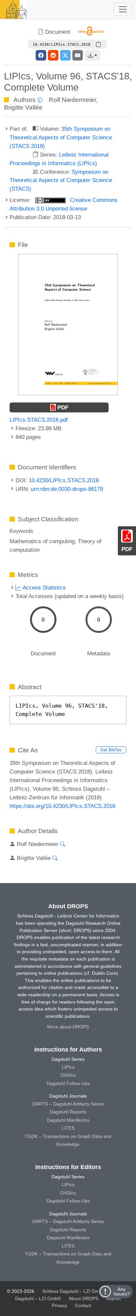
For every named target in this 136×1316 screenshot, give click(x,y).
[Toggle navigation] (123, 9)
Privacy (59, 1305)
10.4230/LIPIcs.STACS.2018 (64, 480)
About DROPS (83, 1298)
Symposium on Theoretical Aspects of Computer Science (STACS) (61, 180)
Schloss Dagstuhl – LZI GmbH (73, 1291)
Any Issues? (122, 1291)
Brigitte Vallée (23, 107)
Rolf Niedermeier (72, 99)
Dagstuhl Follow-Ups (68, 1083)
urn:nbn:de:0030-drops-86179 (67, 489)
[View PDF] (68, 324)
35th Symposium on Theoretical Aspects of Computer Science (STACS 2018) (61, 137)
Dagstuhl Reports (68, 1111)
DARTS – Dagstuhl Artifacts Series (68, 1103)
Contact (83, 1305)
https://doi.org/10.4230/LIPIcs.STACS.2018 (62, 806)
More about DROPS (68, 1026)
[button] (92, 55)
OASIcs (68, 1075)
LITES (68, 1128)
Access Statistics (43, 587)
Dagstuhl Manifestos (68, 1120)
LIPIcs (68, 1067)
